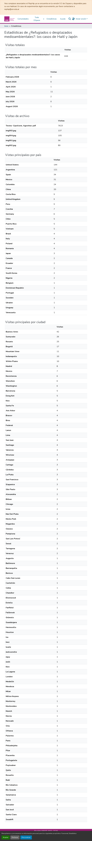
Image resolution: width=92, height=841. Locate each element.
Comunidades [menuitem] (23, 19)
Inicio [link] (6, 26)
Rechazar (15, 837)
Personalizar (26, 837)
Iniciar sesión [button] (81, 19)
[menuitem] (37, 19)
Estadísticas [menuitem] (52, 19)
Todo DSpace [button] (37, 19)
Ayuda (62, 19)
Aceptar (5, 837)
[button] (9, 19)
